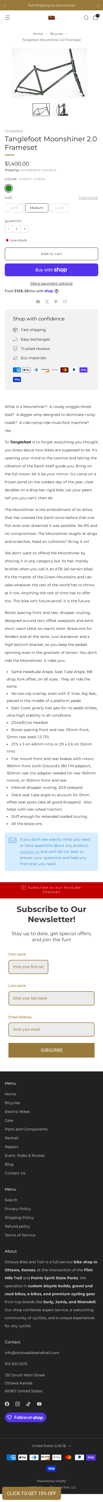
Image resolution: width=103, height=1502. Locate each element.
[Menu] (7, 17)
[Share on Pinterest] (56, 301)
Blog (9, 1164)
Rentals (11, 1138)
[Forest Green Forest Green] (9, 188)
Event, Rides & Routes (25, 1155)
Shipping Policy (19, 1217)
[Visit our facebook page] (7, 1403)
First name (17, 954)
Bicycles (12, 1103)
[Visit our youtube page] (39, 1403)
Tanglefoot (14, 131)
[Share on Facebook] (38, 301)
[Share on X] (47, 301)
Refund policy (17, 1226)
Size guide (88, 198)
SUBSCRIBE (52, 1050)
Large (59, 208)
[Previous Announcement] (5, 5)
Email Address (20, 1017)
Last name (17, 986)
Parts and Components (26, 1129)
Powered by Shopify (51, 1481)
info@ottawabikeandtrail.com (32, 1353)
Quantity (13, 221)
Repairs (11, 1147)
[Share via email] (65, 301)
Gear (9, 1120)
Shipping (12, 170)
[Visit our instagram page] (17, 1403)
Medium (36, 208)
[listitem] (51, 5)
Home (10, 1094)
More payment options (51, 283)
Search (11, 1200)
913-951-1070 (16, 1364)
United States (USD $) (49, 1446)
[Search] (86, 17)
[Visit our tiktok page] (28, 1403)
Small (14, 208)
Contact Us (15, 1173)
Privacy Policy (18, 1209)
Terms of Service (20, 1235)
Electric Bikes (17, 1111)
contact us (29, 851)
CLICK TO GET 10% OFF (31, 1493)
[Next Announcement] (98, 5)
